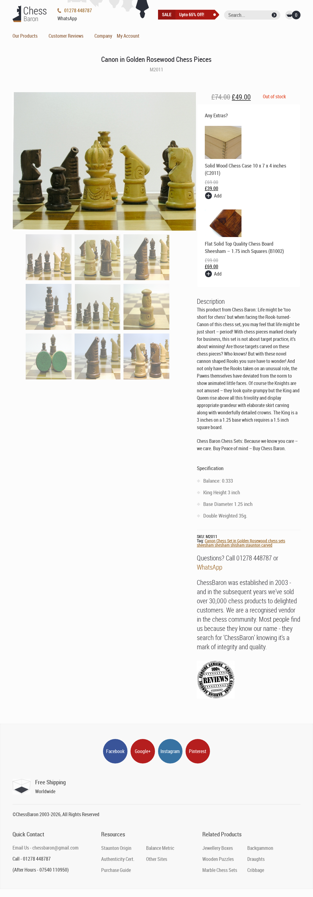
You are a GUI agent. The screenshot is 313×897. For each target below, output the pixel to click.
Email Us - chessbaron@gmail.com (46, 847)
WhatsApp (209, 567)
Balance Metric (160, 848)
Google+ (143, 751)
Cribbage (255, 870)
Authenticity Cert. (117, 859)
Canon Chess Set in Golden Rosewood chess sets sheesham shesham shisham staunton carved (241, 543)
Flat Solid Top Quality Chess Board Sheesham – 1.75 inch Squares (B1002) (244, 247)
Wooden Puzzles (218, 859)
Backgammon (260, 848)
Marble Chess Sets (219, 870)
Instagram (170, 751)
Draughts (256, 859)
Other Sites (156, 859)
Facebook (115, 751)
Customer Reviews (66, 35)
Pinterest (197, 751)
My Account (128, 35)
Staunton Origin (116, 848)
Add (218, 195)
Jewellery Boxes (217, 848)
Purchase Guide (116, 870)
